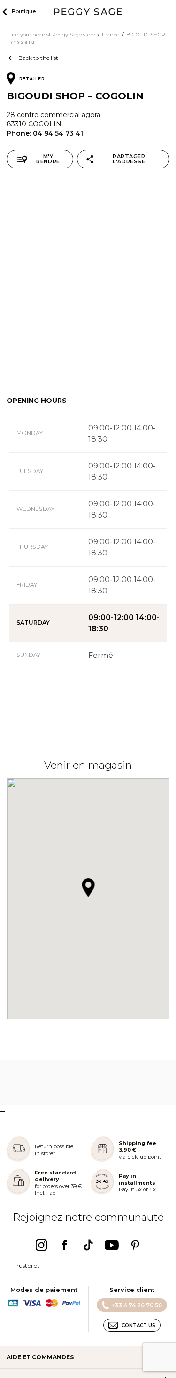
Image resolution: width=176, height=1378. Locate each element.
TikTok (88, 1245)
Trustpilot (26, 1265)
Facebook (65, 1245)
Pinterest (135, 1245)
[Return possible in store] (18, 1159)
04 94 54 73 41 (58, 133)
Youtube (112, 1245)
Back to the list (38, 57)
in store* (45, 1153)
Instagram (41, 1245)
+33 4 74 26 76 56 (136, 1305)
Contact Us (138, 1325)
